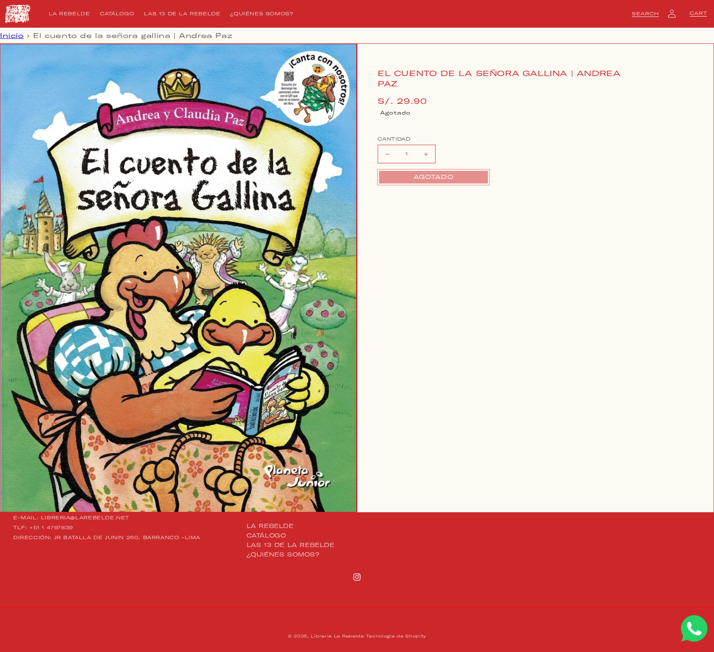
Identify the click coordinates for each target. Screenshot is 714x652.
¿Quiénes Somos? (283, 554)
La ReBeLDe (270, 526)
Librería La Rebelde (337, 636)
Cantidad (394, 139)
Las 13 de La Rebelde (291, 545)
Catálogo (266, 535)
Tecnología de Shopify (396, 636)
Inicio (12, 35)
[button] (645, 14)
